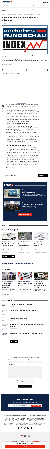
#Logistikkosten (29, 264)
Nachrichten (8, 14)
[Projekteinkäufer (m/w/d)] (5, 319)
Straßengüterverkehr (21, 103)
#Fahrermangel (10, 281)
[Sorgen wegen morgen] (41, 236)
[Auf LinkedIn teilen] (3, 108)
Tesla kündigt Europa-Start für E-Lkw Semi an (40, 285)
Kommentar (10, 364)
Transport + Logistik (16, 14)
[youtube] (21, 427)
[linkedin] (28, 427)
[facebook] (18, 427)
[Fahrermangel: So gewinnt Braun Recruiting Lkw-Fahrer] (9, 276)
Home (3, 14)
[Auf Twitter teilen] (3, 105)
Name (27, 359)
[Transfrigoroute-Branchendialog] (12, 206)
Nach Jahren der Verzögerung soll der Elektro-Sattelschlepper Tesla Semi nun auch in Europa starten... (40, 291)
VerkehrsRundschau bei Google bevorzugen (37, 70)
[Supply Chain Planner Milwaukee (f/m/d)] (5, 312)
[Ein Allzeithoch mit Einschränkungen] (9, 236)
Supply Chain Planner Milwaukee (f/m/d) (23, 311)
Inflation (27, 119)
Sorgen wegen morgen (38, 245)
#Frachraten (18, 264)
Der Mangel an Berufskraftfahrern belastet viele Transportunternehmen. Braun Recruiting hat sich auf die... (9, 291)
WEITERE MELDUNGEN (8, 256)
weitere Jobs (14, 341)
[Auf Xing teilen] (3, 111)
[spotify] (31, 427)
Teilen (14, 70)
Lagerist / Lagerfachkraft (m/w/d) (21, 304)
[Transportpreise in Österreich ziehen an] (25, 236)
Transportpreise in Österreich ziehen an (24, 245)
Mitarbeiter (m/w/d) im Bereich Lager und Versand (26, 333)
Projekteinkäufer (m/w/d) (18, 318)
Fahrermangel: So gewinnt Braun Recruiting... (8, 285)
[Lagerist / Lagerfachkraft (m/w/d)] (5, 305)
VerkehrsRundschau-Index (14, 106)
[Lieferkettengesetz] (12, 193)
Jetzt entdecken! (25, 446)
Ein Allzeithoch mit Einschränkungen (8, 245)
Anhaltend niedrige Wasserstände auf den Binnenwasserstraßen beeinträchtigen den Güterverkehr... (24, 291)
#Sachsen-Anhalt (26, 281)
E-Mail (9, 359)
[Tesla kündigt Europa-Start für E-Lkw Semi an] (41, 276)
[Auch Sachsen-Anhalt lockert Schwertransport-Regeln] (25, 276)
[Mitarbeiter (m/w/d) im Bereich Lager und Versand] (5, 335)
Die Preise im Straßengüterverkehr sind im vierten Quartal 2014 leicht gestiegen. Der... (8, 251)
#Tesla (40, 281)
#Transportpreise (11, 229)
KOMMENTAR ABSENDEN (25, 386)
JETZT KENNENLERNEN (25, 214)
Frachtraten (35, 116)
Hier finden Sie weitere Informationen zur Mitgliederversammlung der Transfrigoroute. (30, 207)
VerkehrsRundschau (24, 110)
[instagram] (25, 427)
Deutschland (33, 119)
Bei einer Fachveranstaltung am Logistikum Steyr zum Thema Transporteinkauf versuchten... (24, 251)
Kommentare (7, 70)
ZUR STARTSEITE (43, 175)
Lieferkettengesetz (28, 192)
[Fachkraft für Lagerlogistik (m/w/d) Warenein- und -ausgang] (5, 326)
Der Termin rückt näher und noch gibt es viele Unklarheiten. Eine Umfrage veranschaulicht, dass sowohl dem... (41, 251)
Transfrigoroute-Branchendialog (32, 204)
